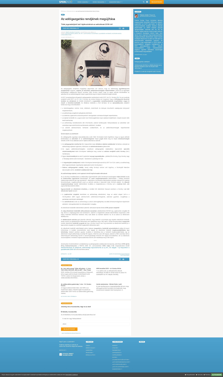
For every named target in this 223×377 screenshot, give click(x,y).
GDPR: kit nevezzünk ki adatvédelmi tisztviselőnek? (119, 254)
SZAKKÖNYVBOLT (116, 369)
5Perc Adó (65, 2)
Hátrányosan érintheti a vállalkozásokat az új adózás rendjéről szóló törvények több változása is (148, 66)
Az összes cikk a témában (68, 296)
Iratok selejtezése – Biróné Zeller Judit (109, 284)
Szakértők (89, 350)
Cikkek (137, 58)
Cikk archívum (71, 11)
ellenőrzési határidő (105, 33)
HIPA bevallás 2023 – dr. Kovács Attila (108, 268)
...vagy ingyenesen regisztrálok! (70, 333)
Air (79, 33)
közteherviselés (117, 33)
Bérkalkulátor (90, 355)
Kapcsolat (62, 350)
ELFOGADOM (216, 375)
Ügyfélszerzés (116, 355)
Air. (118, 97)
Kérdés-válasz (90, 348)
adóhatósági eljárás (71, 33)
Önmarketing (116, 350)
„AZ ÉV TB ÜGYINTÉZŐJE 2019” (120, 366)
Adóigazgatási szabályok (142, 61)
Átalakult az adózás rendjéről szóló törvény (148, 71)
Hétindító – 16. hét (66, 254)
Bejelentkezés (157, 2)
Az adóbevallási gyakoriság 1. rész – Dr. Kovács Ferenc (76, 284)
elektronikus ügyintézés (91, 33)
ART (63, 14)
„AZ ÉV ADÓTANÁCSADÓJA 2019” (120, 362)
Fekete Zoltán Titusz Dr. (73, 32)
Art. (82, 33)
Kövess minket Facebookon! (68, 354)
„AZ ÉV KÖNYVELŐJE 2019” (119, 364)
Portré (114, 357)
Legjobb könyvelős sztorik (120, 359)
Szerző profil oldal (140, 54)
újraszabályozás (66, 34)
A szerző (137, 11)
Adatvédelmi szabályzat (71, 374)
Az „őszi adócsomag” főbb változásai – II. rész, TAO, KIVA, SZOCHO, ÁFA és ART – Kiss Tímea (76, 269)
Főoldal (63, 11)
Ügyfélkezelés (116, 352)
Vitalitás (114, 348)
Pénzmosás (89, 352)
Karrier (114, 345)
